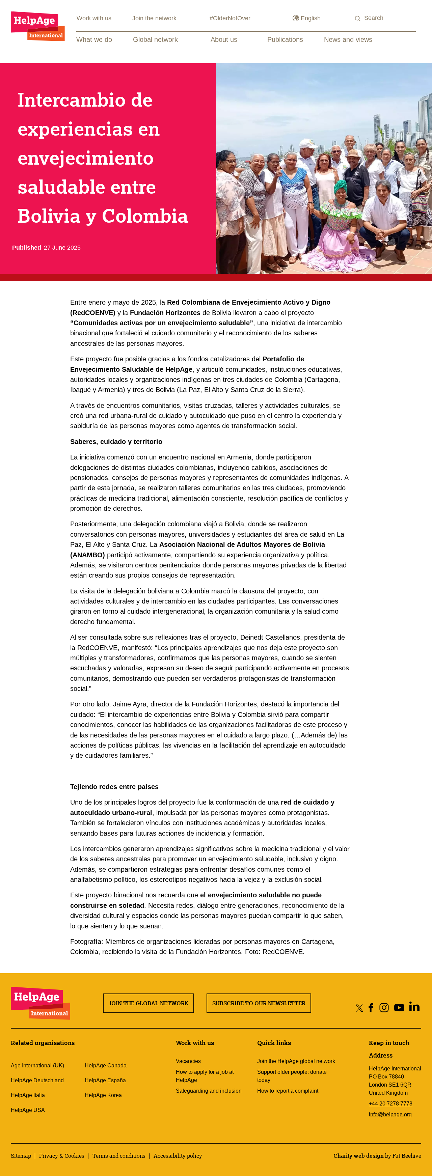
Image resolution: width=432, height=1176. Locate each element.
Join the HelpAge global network (296, 1061)
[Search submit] (358, 19)
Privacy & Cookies (61, 1155)
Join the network (154, 18)
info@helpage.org (390, 1114)
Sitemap (21, 1155)
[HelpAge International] (38, 26)
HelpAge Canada (106, 1065)
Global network (155, 39)
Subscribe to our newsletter (258, 1003)
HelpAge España (105, 1080)
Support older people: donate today (292, 1076)
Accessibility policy (178, 1155)
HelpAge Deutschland (37, 1080)
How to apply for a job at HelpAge (205, 1076)
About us (224, 39)
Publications (285, 39)
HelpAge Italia (28, 1095)
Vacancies (188, 1061)
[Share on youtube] (399, 1007)
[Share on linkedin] (414, 1007)
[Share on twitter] (359, 1007)
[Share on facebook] (371, 1007)
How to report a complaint (287, 1091)
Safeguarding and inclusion (209, 1091)
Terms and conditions (118, 1155)
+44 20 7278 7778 (390, 1104)
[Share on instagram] (384, 1007)
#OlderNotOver (230, 18)
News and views (348, 39)
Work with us (94, 18)
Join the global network (148, 1003)
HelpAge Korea (103, 1095)
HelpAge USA (28, 1110)
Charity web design (358, 1155)
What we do (94, 39)
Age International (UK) (37, 1065)
